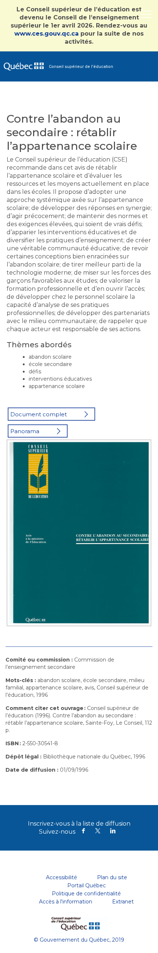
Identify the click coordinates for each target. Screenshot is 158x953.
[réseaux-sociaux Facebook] (83, 831)
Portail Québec (86, 885)
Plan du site (112, 877)
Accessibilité (61, 877)
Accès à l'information (65, 901)
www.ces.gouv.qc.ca (46, 33)
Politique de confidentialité (86, 893)
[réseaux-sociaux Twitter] (98, 831)
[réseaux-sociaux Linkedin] (112, 831)
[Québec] (79, 921)
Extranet (123, 901)
